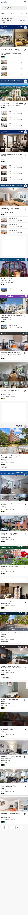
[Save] (26, 13)
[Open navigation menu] (25, 2)
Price (2, 13)
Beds (12, 13)
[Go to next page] (21, 827)
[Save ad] (25, 50)
